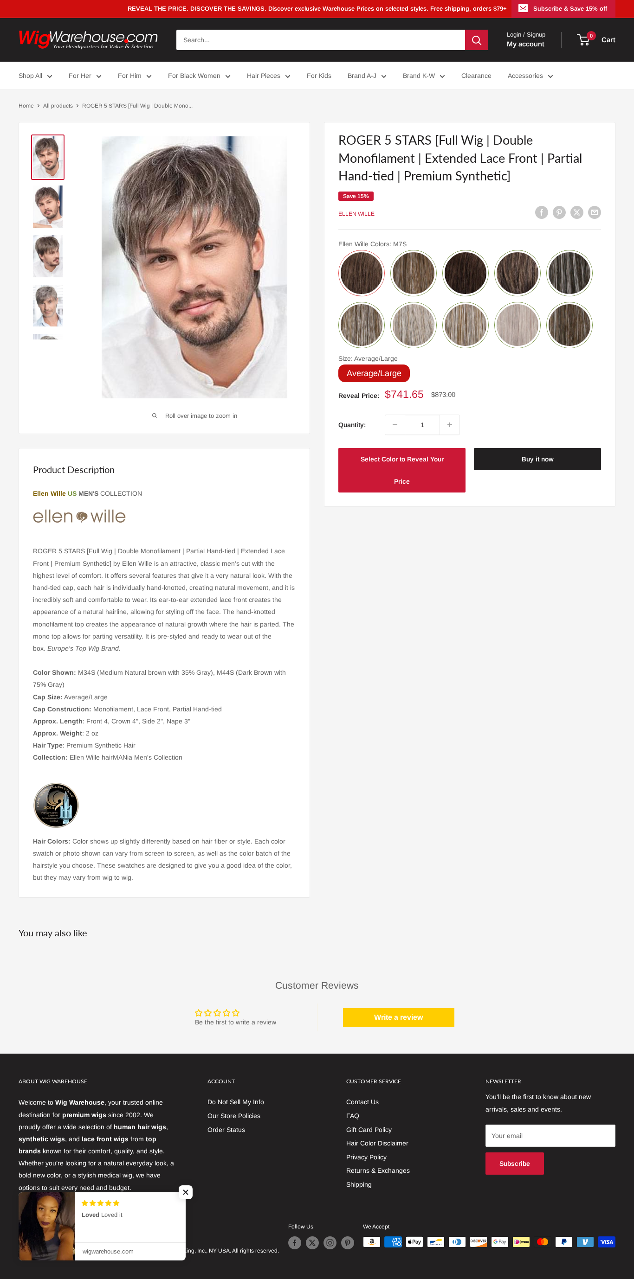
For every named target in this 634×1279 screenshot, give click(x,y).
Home (26, 105)
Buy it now (538, 459)
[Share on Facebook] (541, 212)
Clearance (476, 75)
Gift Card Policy (369, 1129)
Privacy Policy (366, 1157)
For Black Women (194, 75)
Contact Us (362, 1102)
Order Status (226, 1129)
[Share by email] (594, 212)
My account (525, 44)
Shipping (359, 1184)
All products (58, 105)
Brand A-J (362, 75)
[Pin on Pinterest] (559, 212)
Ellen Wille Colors (372, 244)
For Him (130, 75)
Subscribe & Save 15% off (570, 8)
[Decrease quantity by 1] (395, 425)
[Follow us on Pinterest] (347, 1242)
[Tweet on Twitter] (576, 212)
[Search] (476, 40)
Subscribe (514, 1163)
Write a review (398, 1017)
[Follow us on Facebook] (294, 1242)
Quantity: (352, 424)
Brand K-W (419, 75)
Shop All (30, 75)
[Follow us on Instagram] (329, 1242)
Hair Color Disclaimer (377, 1143)
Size (368, 358)
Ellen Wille (356, 214)
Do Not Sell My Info (235, 1102)
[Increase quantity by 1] (449, 425)
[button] (186, 1192)
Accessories (525, 75)
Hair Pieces (263, 75)
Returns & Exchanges (378, 1170)
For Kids (319, 75)
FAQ (352, 1115)
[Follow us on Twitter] (312, 1242)
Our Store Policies (233, 1115)
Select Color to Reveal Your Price (402, 470)
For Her (80, 75)
